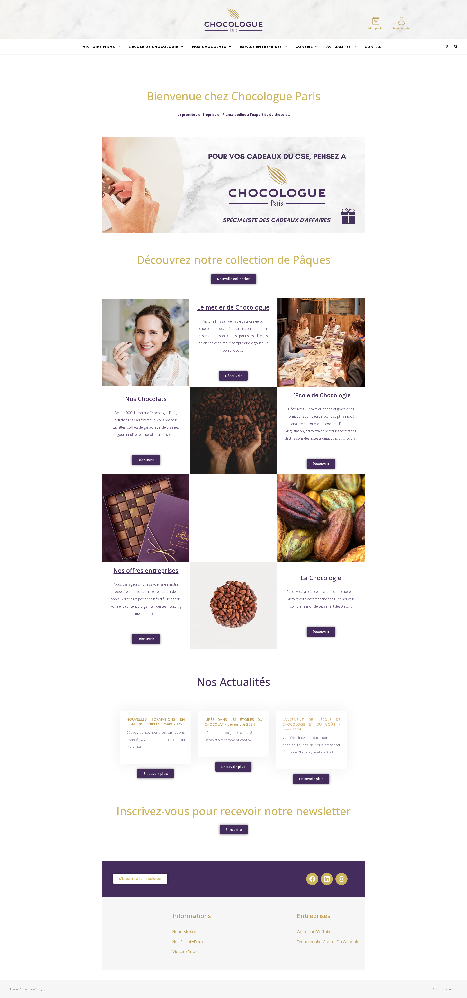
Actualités (338, 46)
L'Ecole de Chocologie (321, 395)
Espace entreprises (261, 46)
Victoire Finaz (99, 46)
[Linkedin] (327, 879)
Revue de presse (443, 989)
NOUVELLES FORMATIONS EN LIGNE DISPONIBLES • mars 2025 (155, 721)
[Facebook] (312, 879)
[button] (233, 279)
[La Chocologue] (233, 19)
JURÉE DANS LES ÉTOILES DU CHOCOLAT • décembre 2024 (233, 722)
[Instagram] (341, 879)
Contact (374, 46)
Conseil (304, 46)
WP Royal (39, 989)
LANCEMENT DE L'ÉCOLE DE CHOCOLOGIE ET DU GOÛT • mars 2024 (311, 724)
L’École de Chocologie (153, 46)
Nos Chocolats (209, 46)
